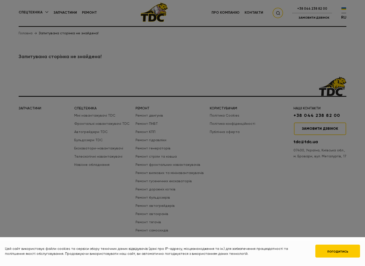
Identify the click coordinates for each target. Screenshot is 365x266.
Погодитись (337, 251)
